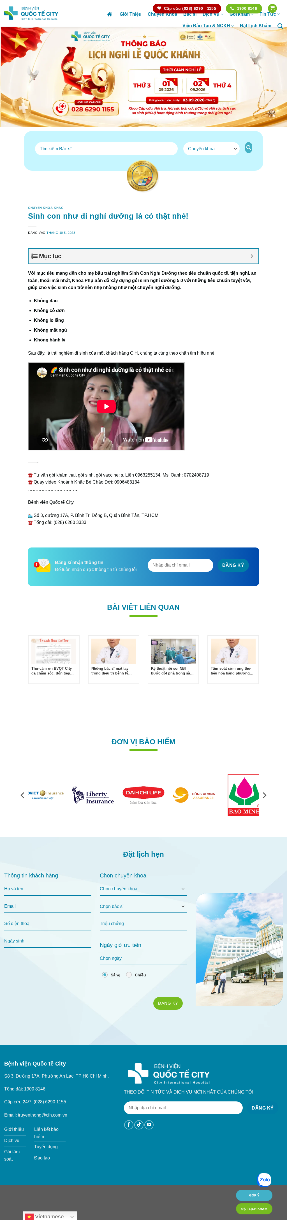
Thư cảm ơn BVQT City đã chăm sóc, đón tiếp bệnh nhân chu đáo (51, 671)
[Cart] (272, 8)
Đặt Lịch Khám (255, 25)
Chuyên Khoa (162, 14)
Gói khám (240, 14)
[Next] (274, 77)
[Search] (280, 26)
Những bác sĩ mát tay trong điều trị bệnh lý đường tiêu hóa (109, 671)
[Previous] (13, 77)
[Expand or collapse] (252, 256)
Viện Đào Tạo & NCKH (206, 25)
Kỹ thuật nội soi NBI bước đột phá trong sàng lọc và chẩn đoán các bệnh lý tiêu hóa (173, 671)
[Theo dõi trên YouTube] (149, 1124)
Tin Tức (268, 14)
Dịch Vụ (211, 14)
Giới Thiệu (131, 14)
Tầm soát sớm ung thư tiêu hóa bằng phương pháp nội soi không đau (231, 671)
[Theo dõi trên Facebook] (128, 1124)
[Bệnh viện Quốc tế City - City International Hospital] (31, 13)
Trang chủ (110, 14)
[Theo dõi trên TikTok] (139, 1124)
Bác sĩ (189, 14)
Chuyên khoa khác (45, 207)
